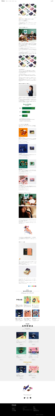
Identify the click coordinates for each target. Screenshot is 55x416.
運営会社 (34, 408)
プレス (23, 408)
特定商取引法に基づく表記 (36, 410)
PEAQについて (13, 408)
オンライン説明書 (14, 410)
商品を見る (21, 344)
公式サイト (28, 282)
